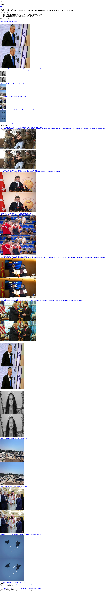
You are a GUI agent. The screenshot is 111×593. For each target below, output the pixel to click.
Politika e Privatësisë (28, 588)
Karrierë (13, 588)
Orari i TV (2, 588)
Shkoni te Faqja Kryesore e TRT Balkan (8, 21)
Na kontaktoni (8, 588)
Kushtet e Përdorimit (19, 588)
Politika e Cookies (37, 588)
